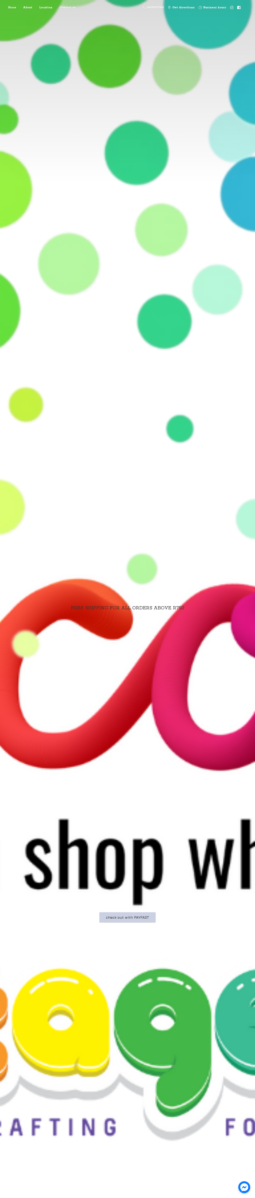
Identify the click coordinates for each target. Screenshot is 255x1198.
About (27, 7)
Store (12, 7)
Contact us (67, 7)
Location (45, 7)
